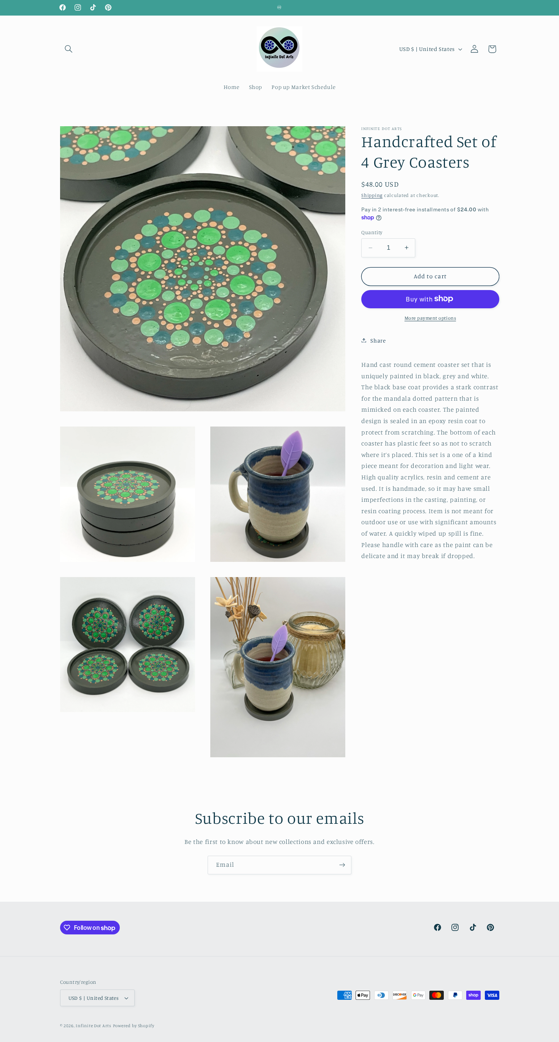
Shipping (372, 195)
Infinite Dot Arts (93, 1025)
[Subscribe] (342, 865)
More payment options (430, 317)
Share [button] (378, 340)
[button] (69, 49)
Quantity (371, 232)
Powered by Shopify (133, 1025)
